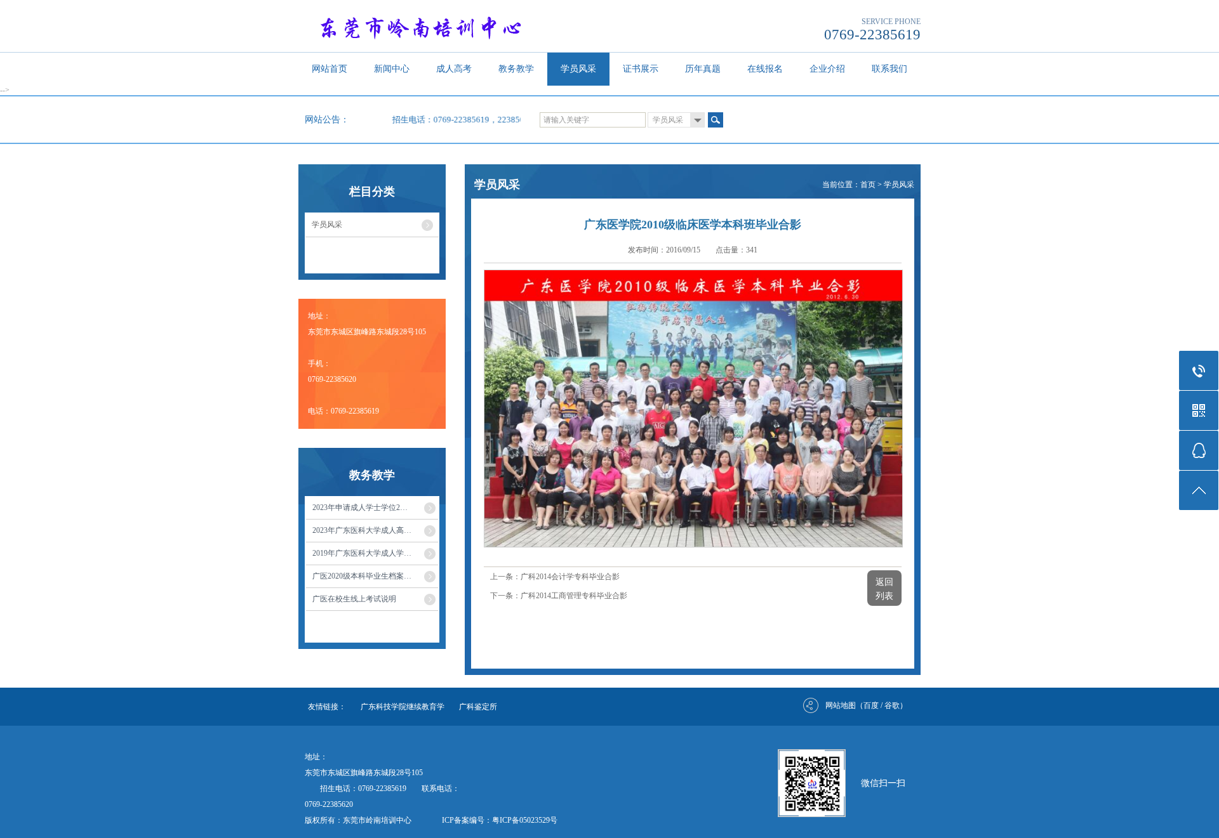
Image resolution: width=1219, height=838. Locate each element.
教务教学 (516, 69)
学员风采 (578, 69)
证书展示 (640, 69)
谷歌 (892, 705)
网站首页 (329, 69)
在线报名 (765, 69)
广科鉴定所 (478, 706)
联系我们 (889, 69)
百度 (871, 705)
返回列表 (884, 589)
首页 (868, 184)
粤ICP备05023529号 (524, 820)
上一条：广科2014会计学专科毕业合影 (555, 576)
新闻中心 (392, 69)
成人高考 (454, 69)
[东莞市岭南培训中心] (439, 27)
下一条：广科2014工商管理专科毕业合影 (558, 595)
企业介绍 (827, 69)
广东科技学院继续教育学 (402, 706)
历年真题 (703, 69)
